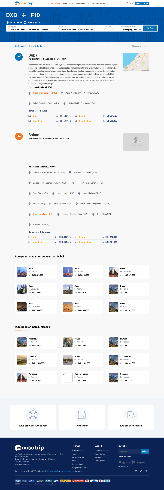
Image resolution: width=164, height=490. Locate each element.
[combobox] (29, 28)
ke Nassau (41, 46)
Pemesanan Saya (82, 3)
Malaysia (34, 459)
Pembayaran (100, 461)
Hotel (65, 3)
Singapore (42, 459)
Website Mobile (123, 467)
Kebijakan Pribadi (52, 471)
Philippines (51, 459)
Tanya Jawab (100, 454)
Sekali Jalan (16, 22)
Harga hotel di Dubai (37, 111)
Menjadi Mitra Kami (79, 468)
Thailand (26, 462)
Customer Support (99, 3)
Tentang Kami (77, 464)
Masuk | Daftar (142, 3)
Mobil (71, 3)
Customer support (102, 451)
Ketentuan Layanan (67, 471)
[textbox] (29, 28)
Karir (74, 461)
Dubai (31, 46)
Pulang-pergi (34, 22)
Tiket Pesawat (55, 3)
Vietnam (18, 462)
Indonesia (25, 459)
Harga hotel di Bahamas (39, 232)
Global (17, 459)
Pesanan (98, 457)
